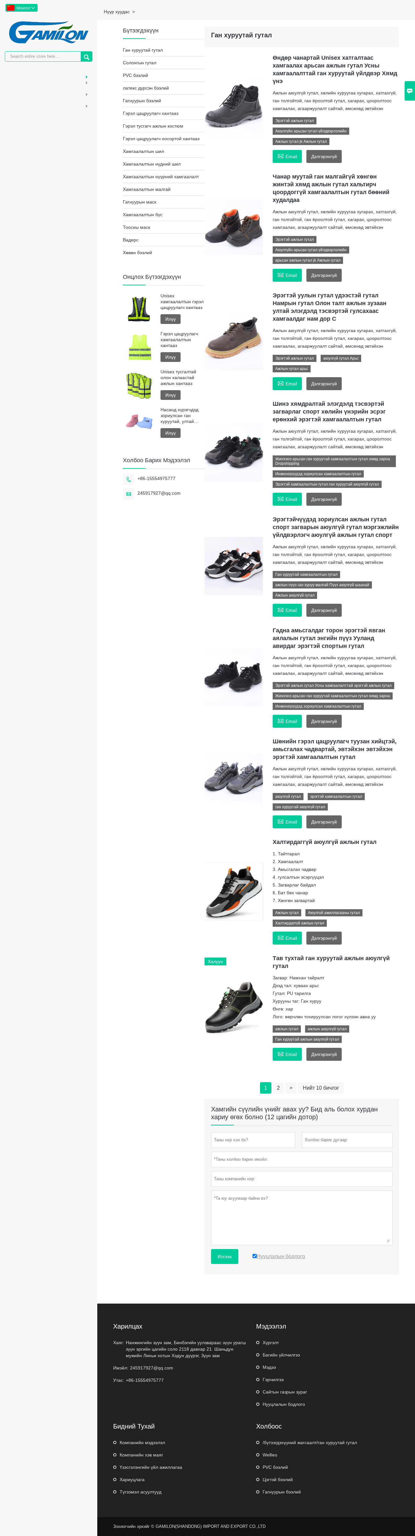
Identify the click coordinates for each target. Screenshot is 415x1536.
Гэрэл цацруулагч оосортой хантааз (161, 138)
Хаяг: (118, 1342)
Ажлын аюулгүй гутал (294, 595)
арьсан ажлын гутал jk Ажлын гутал (307, 260)
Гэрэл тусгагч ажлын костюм (153, 126)
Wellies (270, 1454)
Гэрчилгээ (273, 1379)
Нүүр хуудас (117, 11)
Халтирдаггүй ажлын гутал (299, 923)
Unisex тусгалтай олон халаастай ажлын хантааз (178, 377)
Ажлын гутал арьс (291, 368)
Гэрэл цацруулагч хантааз (150, 113)
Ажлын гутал (287, 912)
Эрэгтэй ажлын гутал (294, 120)
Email (287, 155)
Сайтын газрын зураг (285, 1391)
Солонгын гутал (139, 62)
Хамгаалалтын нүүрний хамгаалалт (161, 176)
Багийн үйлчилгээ (281, 1354)
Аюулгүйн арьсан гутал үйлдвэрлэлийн (311, 131)
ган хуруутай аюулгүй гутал (300, 807)
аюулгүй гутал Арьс (341, 358)
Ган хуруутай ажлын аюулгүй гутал (307, 1039)
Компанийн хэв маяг (141, 1454)
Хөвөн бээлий (137, 252)
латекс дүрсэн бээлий (146, 88)
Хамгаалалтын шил (143, 151)
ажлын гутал (286, 1029)
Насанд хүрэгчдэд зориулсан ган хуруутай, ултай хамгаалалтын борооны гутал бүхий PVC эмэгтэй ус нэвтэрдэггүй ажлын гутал (180, 415)
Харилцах (127, 1326)
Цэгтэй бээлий (278, 1479)
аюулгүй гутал (288, 796)
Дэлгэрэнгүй (324, 156)
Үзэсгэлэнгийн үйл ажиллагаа (151, 1467)
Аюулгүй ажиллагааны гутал (334, 912)
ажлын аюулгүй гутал (327, 1029)
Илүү (170, 319)
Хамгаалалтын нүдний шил (152, 164)
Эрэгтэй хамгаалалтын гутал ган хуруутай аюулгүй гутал (327, 484)
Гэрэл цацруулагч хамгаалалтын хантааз (179, 339)
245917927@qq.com (159, 493)
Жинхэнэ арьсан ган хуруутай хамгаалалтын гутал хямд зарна (332, 696)
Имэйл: (120, 1367)
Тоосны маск (136, 227)
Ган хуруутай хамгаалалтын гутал (306, 574)
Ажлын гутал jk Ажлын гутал (301, 141)
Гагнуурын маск (139, 201)
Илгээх (225, 1256)
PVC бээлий (135, 75)
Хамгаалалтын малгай (147, 189)
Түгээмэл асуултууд (140, 1491)
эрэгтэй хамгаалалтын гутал (336, 796)
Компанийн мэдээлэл (142, 1442)
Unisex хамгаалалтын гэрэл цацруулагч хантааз (182, 301)
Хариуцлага (132, 1479)
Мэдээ (269, 1367)
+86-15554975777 (156, 478)
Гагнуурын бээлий (142, 100)
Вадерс (130, 239)
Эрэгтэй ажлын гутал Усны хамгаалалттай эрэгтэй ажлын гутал (333, 685)
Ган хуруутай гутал (143, 50)
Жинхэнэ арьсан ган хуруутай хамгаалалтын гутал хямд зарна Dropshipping (332, 461)
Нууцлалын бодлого (284, 1404)
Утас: (118, 1380)
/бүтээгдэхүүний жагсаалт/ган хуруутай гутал (310, 1442)
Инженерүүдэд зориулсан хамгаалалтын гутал (318, 474)
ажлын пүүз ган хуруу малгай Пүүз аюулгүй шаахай (322, 585)
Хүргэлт (271, 1342)
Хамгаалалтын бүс (142, 214)
